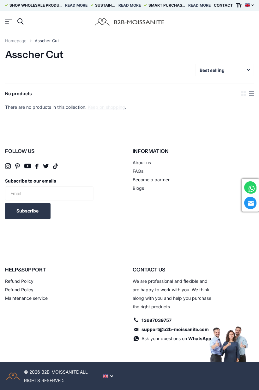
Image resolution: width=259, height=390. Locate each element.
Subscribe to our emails (30, 180)
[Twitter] (46, 166)
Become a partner (151, 179)
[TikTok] (55, 166)
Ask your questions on (176, 338)
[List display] (251, 94)
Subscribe (27, 210)
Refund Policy (19, 281)
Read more (76, 5)
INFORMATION (151, 151)
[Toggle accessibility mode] (239, 5)
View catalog (8, 22)
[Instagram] (8, 166)
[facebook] (37, 166)
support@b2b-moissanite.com (175, 329)
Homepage (16, 40)
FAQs (138, 171)
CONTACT (223, 5)
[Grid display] (243, 94)
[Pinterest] (17, 166)
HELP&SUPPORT (25, 269)
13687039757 (157, 320)
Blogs (138, 188)
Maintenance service (26, 298)
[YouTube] (27, 166)
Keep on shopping (106, 107)
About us (142, 162)
